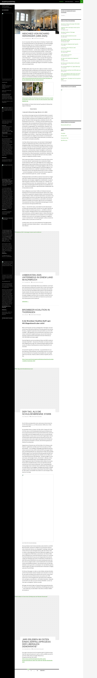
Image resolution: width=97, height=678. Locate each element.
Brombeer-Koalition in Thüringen (36, 311)
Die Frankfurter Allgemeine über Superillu (69, 44)
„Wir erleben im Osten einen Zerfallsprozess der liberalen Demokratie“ (36, 643)
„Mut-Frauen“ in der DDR (6, 211)
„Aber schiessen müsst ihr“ (66, 54)
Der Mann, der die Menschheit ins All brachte (70, 63)
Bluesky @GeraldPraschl (66, 124)
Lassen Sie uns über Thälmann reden (68, 47)
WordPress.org (64, 140)
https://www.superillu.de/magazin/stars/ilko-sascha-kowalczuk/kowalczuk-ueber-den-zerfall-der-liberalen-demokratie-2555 (37, 660)
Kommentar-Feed (64, 138)
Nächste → (43, 670)
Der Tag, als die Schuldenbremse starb (36, 412)
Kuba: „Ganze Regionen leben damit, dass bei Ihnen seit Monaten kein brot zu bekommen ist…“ (70, 74)
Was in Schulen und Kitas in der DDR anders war (71, 70)
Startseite (61, 1)
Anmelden (63, 133)
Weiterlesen (4, 157)
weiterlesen (25, 301)
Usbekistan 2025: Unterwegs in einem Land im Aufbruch (37, 277)
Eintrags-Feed (64, 135)
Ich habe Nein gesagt (6, 255)
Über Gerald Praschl (69, 1)
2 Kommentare (9, 256)
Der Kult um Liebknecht (66, 51)
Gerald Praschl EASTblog (8, 1)
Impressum (77, 1)
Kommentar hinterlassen (38, 38)
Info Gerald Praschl (6, 101)
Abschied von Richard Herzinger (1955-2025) (35, 34)
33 (37, 670)
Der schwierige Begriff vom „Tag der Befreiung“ (70, 66)
